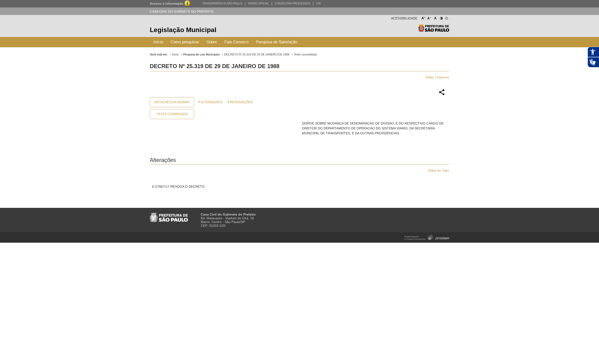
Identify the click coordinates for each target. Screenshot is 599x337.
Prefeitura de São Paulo (433, 30)
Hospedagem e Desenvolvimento (427, 236)
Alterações (211, 102)
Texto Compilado (172, 114)
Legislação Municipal (183, 29)
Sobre (212, 42)
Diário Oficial (258, 3)
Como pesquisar (185, 42)
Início (158, 42)
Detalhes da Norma (172, 102)
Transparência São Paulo (222, 3)
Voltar (429, 77)
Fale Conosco (236, 42)
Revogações (241, 102)
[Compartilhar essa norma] (441, 94)
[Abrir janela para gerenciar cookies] (446, 17)
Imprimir (443, 77)
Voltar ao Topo (438, 170)
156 (318, 3)
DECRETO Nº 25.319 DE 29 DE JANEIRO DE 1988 (256, 54)
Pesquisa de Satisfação (276, 42)
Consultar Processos (292, 3)
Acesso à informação (166, 3)
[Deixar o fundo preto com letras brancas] (441, 17)
